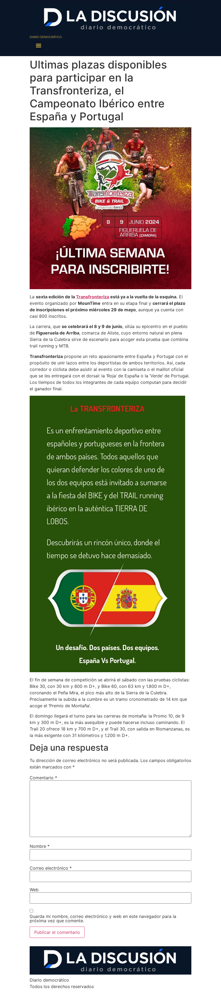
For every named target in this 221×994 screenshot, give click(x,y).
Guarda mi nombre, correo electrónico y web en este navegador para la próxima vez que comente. (103, 918)
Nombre (40, 846)
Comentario (43, 778)
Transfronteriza (92, 296)
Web (34, 889)
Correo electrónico (51, 868)
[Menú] (38, 46)
